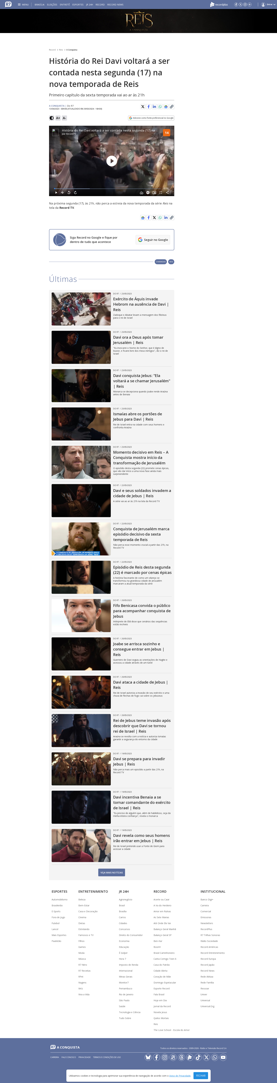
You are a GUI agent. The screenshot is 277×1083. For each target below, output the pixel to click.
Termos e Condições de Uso (107, 1057)
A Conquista (71, 49)
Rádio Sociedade (209, 941)
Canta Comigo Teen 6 (165, 958)
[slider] (108, 188)
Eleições (52, 4)
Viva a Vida (83, 994)
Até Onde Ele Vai (162, 923)
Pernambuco (125, 988)
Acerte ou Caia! (161, 899)
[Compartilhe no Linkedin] (154, 106)
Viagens (82, 982)
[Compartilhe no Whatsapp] (160, 106)
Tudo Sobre (125, 1018)
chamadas (161, 261)
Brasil (122, 905)
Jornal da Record (162, 1006)
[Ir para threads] (181, 1057)
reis (171, 261)
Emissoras (206, 917)
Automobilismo (59, 899)
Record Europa (208, 958)
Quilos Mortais (161, 1018)
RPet (80, 976)
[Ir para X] (241, 4)
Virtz (80, 988)
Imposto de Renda (128, 964)
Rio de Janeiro (126, 994)
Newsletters (207, 923)
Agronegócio (125, 899)
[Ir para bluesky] (148, 1057)
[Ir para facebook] (236, 4)
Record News (115, 4)
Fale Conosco (69, 1057)
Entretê (65, 4)
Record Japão (207, 964)
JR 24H (89, 4)
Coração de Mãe (162, 976)
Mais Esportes (59, 935)
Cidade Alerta (160, 970)
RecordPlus (206, 929)
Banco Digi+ (207, 899)
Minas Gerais (125, 976)
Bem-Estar (83, 905)
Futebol (55, 923)
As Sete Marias (161, 917)
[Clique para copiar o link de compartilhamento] (171, 217)
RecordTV (71, 133)
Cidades (123, 923)
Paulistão (56, 941)
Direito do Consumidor (131, 935)
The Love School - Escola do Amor (172, 1030)
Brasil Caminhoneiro (164, 952)
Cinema (82, 917)
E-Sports (56, 911)
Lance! (55, 929)
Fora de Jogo (58, 917)
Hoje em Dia (160, 1000)
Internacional (125, 970)
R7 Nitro (82, 964)
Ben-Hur (158, 941)
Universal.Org (207, 1006)
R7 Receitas (84, 970)
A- (64, 118)
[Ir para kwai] (173, 1057)
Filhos (81, 941)
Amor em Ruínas (162, 911)
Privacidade (85, 1057)
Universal (205, 1000)
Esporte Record (162, 988)
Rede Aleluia (207, 976)
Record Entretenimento (213, 952)
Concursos (124, 929)
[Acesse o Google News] (166, 107)
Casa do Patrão (162, 964)
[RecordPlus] (219, 4)
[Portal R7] (8, 4)
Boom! (157, 946)
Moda (81, 952)
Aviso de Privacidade (180, 1075)
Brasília (39, 4)
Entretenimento (93, 891)
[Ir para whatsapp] (214, 1057)
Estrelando (83, 929)
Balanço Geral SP (163, 935)
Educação (124, 946)
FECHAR (201, 1075)
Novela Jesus (160, 1012)
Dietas (81, 923)
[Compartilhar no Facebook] (148, 106)
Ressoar (205, 988)
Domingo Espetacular (165, 982)
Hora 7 (122, 958)
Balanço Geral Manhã (165, 929)
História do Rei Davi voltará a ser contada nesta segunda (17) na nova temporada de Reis (126, 130)
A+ (58, 118)
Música (82, 958)
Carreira (205, 905)
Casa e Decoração (88, 911)
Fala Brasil (159, 994)
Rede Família (207, 982)
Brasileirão (57, 905)
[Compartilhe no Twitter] (143, 106)
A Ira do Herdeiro (162, 905)
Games (82, 946)
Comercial (206, 911)
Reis (61, 49)
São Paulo (124, 1000)
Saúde (122, 1006)
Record (100, 4)
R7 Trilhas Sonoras (210, 935)
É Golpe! (123, 952)
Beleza (81, 899)
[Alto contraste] (51, 118)
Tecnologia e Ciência (129, 1012)
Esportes (78, 4)
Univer (204, 994)
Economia (124, 941)
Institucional (213, 891)
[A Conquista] (138, 21)
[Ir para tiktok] (198, 1057)
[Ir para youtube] (223, 1057)
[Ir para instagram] (245, 4)
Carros (122, 917)
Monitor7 (124, 982)
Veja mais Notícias (112, 872)
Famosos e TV (85, 935)
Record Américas (209, 946)
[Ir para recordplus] (189, 1057)
